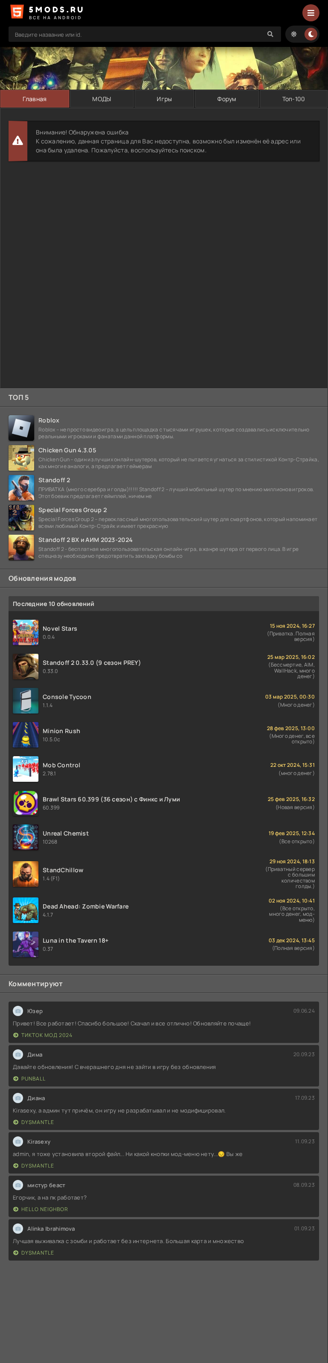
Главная (35, 99)
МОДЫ (101, 99)
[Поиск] (270, 34)
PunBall (33, 1078)
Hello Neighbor (44, 1209)
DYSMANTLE (37, 1122)
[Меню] (310, 12)
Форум (226, 99)
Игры (164, 99)
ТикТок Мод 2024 (47, 1035)
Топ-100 (293, 99)
